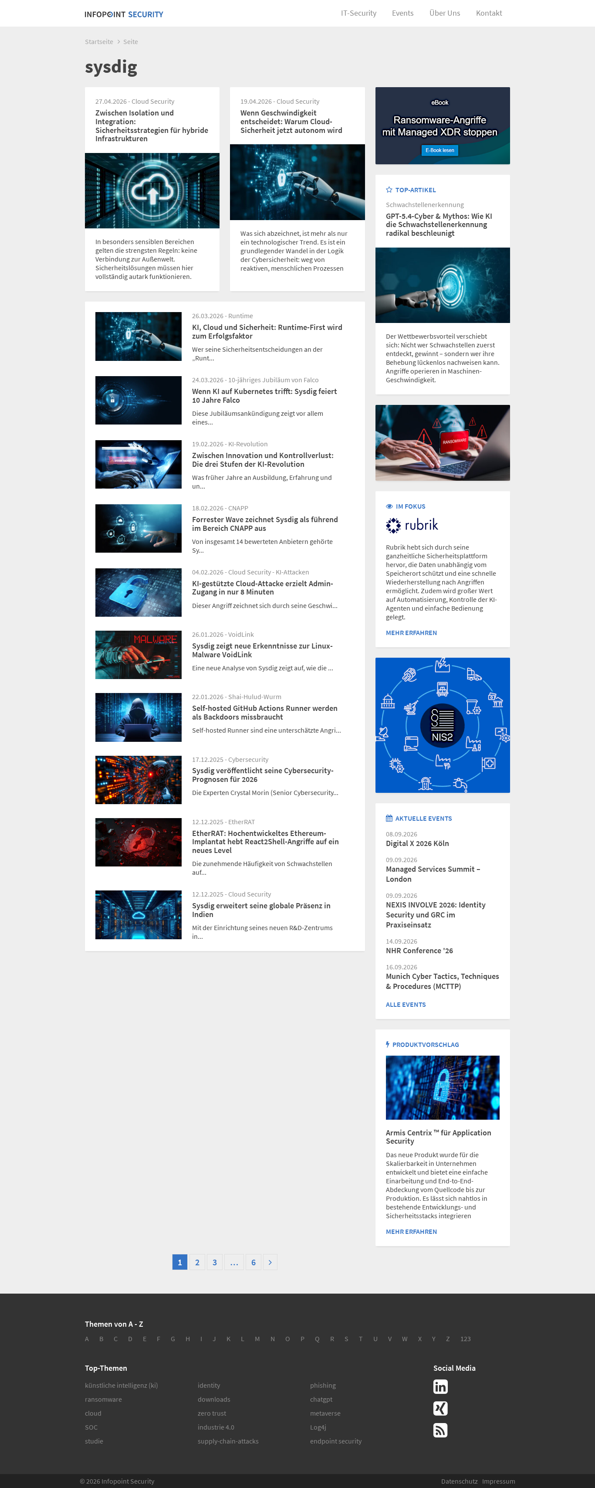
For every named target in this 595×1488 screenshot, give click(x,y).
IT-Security (358, 13)
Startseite (99, 41)
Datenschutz (459, 1481)
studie (94, 1441)
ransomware (103, 1399)
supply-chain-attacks (228, 1441)
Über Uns (444, 13)
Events (403, 13)
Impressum (498, 1481)
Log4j (318, 1427)
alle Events (406, 1004)
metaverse (325, 1413)
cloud (93, 1413)
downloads (214, 1399)
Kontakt (489, 13)
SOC (91, 1427)
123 (465, 1338)
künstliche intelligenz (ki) (121, 1385)
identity (209, 1385)
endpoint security (336, 1441)
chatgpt (321, 1399)
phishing (323, 1385)
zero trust (212, 1413)
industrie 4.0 (216, 1427)
